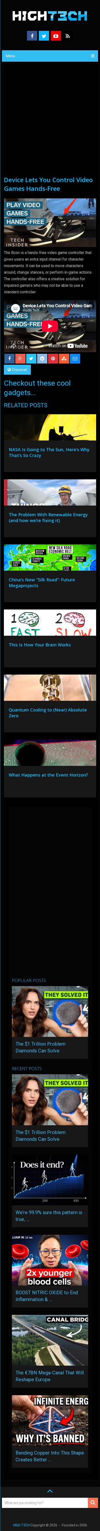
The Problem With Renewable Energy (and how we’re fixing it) (48, 517)
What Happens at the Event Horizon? (48, 775)
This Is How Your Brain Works (40, 645)
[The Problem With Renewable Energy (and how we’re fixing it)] (50, 493)
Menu (10, 56)
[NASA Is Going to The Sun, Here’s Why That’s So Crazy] (50, 428)
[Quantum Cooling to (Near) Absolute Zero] (50, 689)
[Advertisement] (50, 123)
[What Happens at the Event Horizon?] (50, 754)
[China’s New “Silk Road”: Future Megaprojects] (50, 558)
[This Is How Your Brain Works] (50, 623)
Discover (19, 369)
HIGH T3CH (21, 1525)
